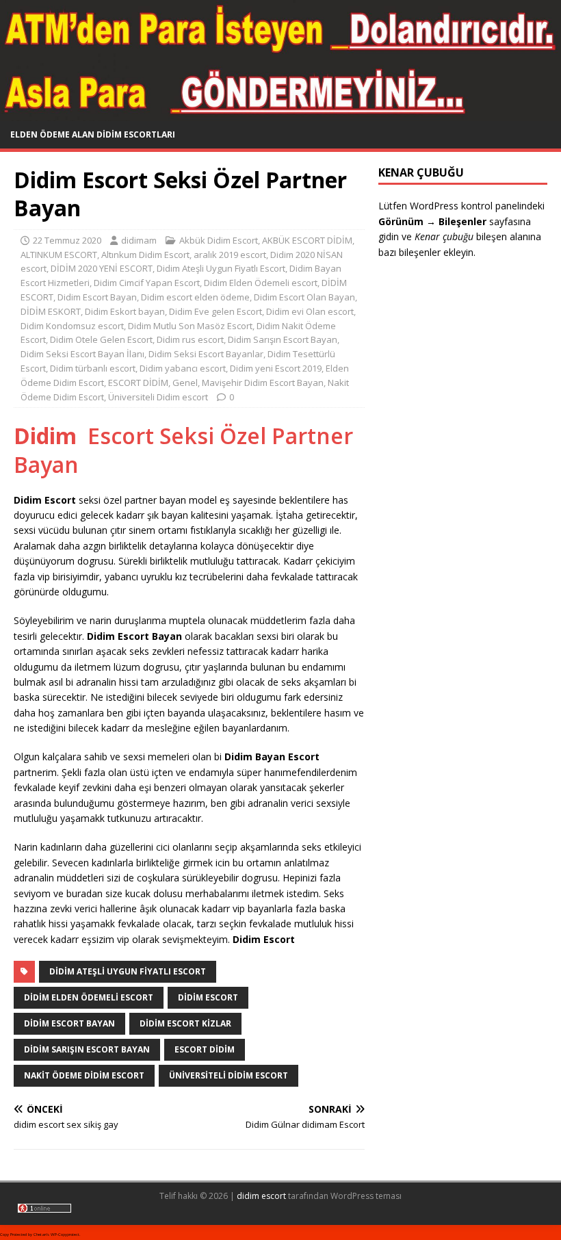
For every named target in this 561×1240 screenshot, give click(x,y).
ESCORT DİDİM (138, 382)
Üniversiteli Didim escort (158, 397)
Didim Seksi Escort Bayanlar (205, 354)
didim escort (261, 1196)
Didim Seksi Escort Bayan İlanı (82, 354)
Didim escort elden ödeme (195, 297)
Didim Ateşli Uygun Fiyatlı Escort (221, 268)
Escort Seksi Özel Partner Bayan (183, 450)
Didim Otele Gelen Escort (101, 339)
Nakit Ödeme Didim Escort (84, 1075)
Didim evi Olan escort (310, 311)
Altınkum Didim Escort (145, 254)
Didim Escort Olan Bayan (304, 297)
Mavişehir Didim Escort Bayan (263, 382)
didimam (139, 240)
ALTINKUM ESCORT (59, 254)
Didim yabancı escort (183, 368)
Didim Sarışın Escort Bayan (282, 339)
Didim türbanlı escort (92, 368)
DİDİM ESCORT (208, 997)
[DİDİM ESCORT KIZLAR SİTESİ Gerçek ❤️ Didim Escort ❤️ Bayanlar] (280, 113)
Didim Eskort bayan (125, 311)
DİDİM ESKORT (51, 311)
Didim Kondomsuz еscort (72, 326)
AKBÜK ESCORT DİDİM (307, 240)
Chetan (40, 1234)
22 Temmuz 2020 (67, 240)
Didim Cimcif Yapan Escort (147, 282)
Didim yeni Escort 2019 (276, 368)
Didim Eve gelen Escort (215, 311)
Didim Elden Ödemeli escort (260, 282)
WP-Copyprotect (65, 1234)
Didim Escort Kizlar (185, 1023)
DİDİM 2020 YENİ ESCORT (102, 268)
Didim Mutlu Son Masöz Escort (190, 326)
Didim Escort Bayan (97, 297)
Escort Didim (204, 1049)
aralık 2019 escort (230, 254)
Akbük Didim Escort (218, 240)
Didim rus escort (190, 339)
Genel (185, 382)
